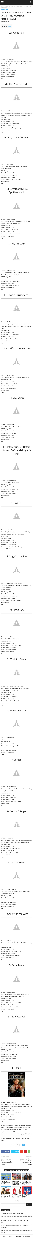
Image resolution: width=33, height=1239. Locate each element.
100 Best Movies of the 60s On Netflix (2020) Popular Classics (25, 1161)
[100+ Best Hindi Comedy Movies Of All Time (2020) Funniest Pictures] (16, 1176)
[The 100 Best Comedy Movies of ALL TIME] (6, 1176)
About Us (5, 1236)
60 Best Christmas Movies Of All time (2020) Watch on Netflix (26, 1196)
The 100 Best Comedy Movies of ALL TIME (5, 1182)
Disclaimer (18, 1236)
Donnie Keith (5, 21)
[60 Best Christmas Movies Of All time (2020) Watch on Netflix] (27, 1190)
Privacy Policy (26, 1236)
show (9, 26)
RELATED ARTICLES (9, 1170)
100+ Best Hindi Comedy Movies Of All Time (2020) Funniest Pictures (16, 1183)
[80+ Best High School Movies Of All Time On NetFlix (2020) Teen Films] (16, 1190)
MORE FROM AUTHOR (22, 1170)
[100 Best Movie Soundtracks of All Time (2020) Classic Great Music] (6, 1190)
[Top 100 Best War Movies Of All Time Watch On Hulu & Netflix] (27, 1176)
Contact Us (11, 1236)
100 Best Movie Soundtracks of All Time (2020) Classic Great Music (5, 1196)
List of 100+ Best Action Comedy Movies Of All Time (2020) (7, 1161)
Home (2, 6)
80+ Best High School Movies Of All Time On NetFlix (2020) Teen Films (16, 1196)
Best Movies (7, 6)
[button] (30, 2)
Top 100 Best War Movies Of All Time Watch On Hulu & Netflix (26, 1182)
